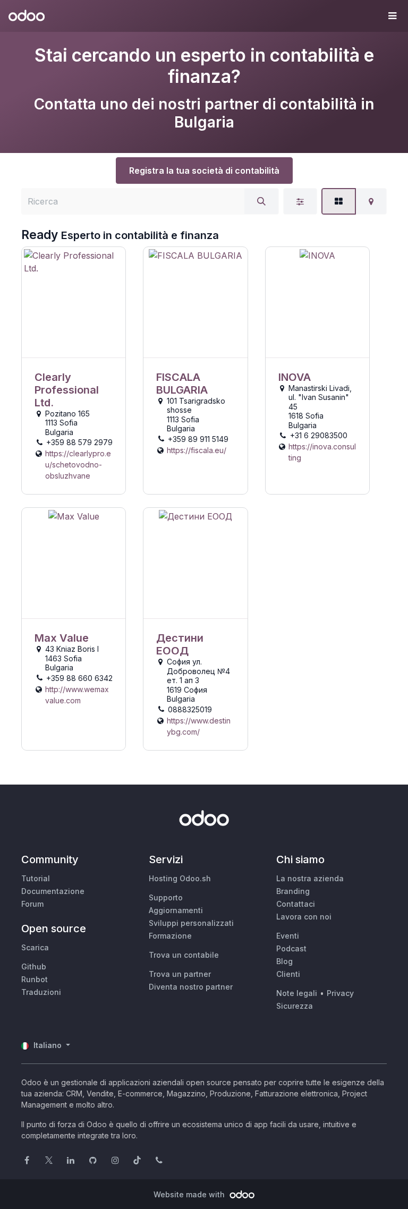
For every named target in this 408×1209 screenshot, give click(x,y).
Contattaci (295, 903)
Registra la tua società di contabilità (204, 170)
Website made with (190, 1194)
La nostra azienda (310, 878)
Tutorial (35, 878)
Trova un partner (180, 973)
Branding (293, 891)
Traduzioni (41, 992)
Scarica (35, 947)
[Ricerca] (261, 201)
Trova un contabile (184, 954)
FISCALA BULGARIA (182, 383)
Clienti (288, 973)
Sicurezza (294, 1005)
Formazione (170, 935)
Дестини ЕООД (179, 644)
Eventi (287, 935)
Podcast (291, 948)
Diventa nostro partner (191, 986)
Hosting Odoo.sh (180, 878)
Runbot (34, 979)
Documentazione (52, 891)
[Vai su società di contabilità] (73, 302)
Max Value (62, 638)
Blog (284, 961)
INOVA (294, 377)
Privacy (340, 993)
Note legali (296, 993)
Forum (32, 903)
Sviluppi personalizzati (191, 922)
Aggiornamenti (176, 910)
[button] (392, 16)
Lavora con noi (304, 916)
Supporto (166, 897)
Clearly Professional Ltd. (67, 390)
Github (33, 966)
